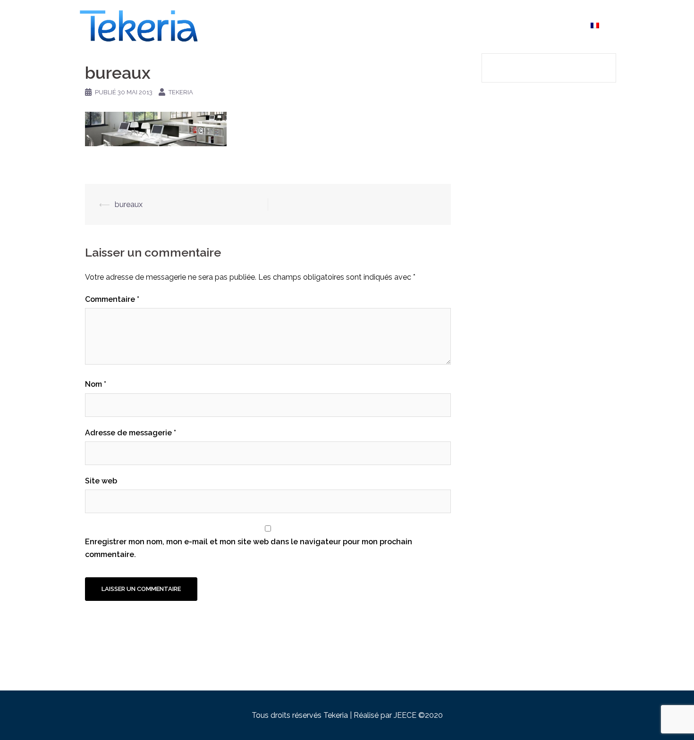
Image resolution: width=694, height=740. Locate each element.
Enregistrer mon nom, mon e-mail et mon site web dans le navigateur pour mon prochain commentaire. (248, 548)
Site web (101, 480)
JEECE (406, 715)
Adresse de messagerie (130, 432)
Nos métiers (496, 25)
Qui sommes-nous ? (395, 25)
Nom (95, 384)
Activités (452, 25)
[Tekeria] (139, 25)
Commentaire (112, 299)
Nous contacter (551, 25)
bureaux (129, 204)
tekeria (181, 92)
